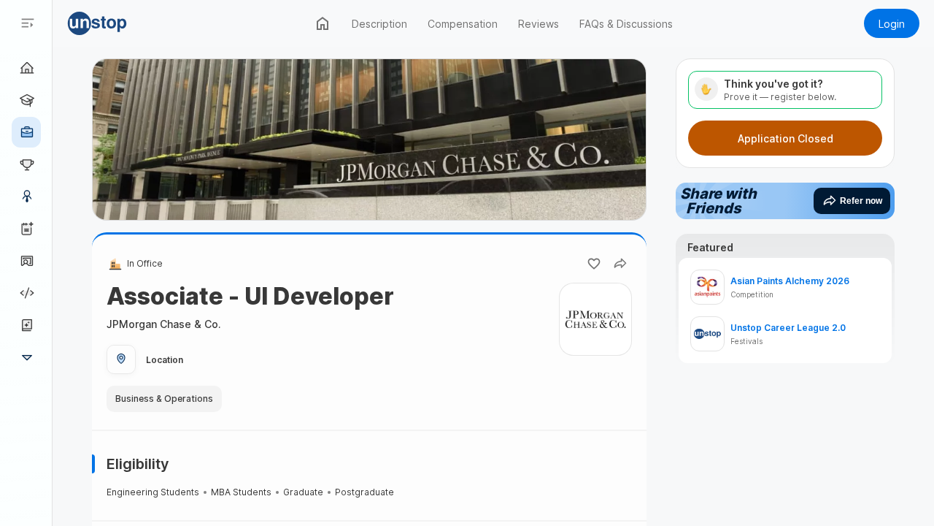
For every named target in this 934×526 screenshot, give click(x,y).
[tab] (322, 23)
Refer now (861, 201)
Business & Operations (164, 398)
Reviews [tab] (538, 24)
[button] (118, 23)
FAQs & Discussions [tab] (626, 24)
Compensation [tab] (463, 24)
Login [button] (892, 24)
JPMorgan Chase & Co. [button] (164, 324)
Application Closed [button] (785, 138)
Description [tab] (379, 24)
